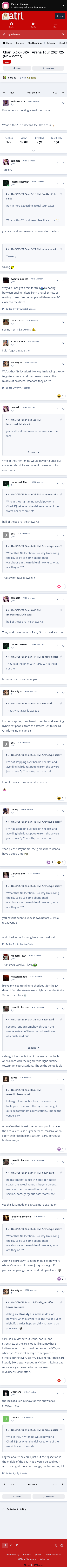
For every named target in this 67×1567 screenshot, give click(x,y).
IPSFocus (38, 1565)
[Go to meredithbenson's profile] (6, 1009)
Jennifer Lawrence (21, 1216)
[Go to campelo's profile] (6, 162)
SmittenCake (18, 101)
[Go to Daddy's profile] (6, 811)
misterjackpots (19, 976)
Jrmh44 (15, 1417)
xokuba (12, 77)
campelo (15, 160)
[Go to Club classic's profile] (6, 322)
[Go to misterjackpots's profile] (6, 978)
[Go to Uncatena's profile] (6, 1393)
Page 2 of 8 (32, 93)
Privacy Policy (12, 1554)
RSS (39, 1554)
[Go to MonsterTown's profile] (6, 957)
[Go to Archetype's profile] (6, 364)
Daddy (14, 809)
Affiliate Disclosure (27, 1559)
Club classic (17, 320)
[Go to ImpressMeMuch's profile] (6, 183)
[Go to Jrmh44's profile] (6, 1419)
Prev (11, 93)
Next (55, 93)
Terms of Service (53, 1554)
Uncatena (16, 1391)
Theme (27, 1565)
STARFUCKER (18, 341)
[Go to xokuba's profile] (4, 77)
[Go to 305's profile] (6, 535)
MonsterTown (18, 955)
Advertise (44, 1559)
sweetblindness (19, 279)
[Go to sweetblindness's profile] (6, 280)
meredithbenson (20, 1007)
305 (13, 533)
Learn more (6, 5)
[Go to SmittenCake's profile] (6, 103)
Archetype (16, 362)
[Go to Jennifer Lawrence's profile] (6, 1218)
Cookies (27, 1554)
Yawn (45, 1019)
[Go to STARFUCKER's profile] (6, 343)
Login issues (13, 34)
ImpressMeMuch (20, 181)
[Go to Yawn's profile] (6, 1079)
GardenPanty (18, 873)
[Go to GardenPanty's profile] (6, 875)
